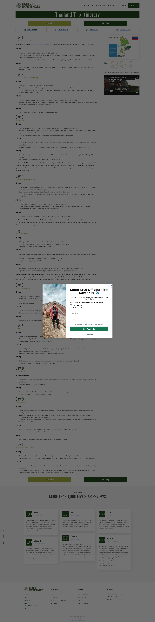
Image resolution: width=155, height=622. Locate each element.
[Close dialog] (110, 286)
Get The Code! (89, 329)
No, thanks (89, 334)
